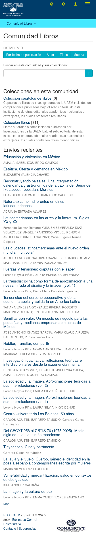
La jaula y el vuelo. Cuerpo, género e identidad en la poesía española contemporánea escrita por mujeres (47, 461)
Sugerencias (27, 528)
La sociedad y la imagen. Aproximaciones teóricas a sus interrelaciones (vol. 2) (46, 383)
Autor (50, 54)
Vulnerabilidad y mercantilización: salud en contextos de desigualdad (47, 477)
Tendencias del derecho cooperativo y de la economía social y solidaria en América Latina (41, 299)
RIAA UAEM (12, 515)
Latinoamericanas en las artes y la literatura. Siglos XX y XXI (46, 220)
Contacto (9, 528)
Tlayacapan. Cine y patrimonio (28, 446)
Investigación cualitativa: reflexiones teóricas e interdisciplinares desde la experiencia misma (42, 362)
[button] (52, 4)
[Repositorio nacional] (72, 525)
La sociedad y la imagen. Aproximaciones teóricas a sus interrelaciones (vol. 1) (46, 399)
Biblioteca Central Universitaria (20, 521)
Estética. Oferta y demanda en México (35, 169)
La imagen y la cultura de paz (27, 491)
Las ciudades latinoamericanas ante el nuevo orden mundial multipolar (46, 250)
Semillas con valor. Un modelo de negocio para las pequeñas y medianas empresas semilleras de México (45, 322)
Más (6, 504)
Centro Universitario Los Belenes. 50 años (38, 413)
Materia (78, 54)
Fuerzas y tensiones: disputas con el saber (39, 269)
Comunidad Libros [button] (20, 23)
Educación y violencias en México (31, 156)
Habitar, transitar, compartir (26, 343)
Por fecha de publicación (23, 54)
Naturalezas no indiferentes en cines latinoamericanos (33, 203)
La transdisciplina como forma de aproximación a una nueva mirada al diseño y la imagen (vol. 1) (47, 283)
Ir (89, 73)
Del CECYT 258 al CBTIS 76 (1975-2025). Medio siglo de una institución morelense (43, 432)
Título (64, 54)
